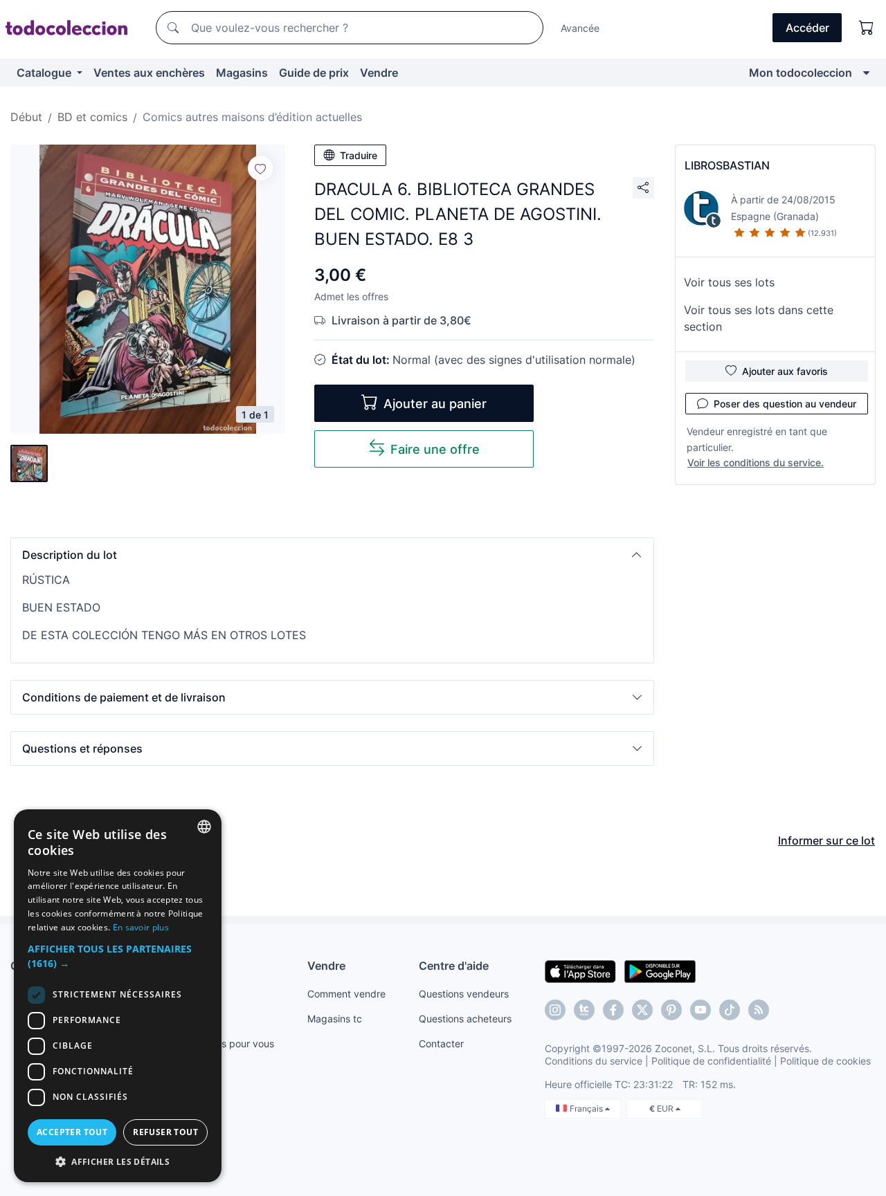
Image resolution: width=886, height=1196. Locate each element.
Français (587, 1108)
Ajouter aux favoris (785, 371)
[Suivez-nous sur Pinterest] (671, 1010)
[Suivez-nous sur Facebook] (613, 1010)
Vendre (379, 73)
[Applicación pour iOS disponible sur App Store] (580, 970)
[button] (332, 554)
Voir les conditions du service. (755, 462)
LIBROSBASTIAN (727, 165)
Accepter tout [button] (72, 1132)
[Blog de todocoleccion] (758, 1010)
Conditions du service (593, 1061)
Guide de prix (314, 73)
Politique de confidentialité (711, 1061)
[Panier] (866, 28)
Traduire (358, 155)
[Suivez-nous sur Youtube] (700, 1010)
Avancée (580, 28)
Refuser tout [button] (165, 1132)
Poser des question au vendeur (785, 404)
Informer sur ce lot (826, 840)
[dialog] (118, 995)
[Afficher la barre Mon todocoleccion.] (866, 72)
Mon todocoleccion (800, 73)
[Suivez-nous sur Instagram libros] (584, 1010)
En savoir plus (141, 927)
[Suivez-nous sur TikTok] (729, 1010)
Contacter (441, 1043)
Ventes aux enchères (149, 73)
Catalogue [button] (45, 73)
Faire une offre (435, 449)
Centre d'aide (454, 966)
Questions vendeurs (464, 994)
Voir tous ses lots (729, 282)
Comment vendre (346, 994)
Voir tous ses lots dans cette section (758, 318)
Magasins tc (334, 1018)
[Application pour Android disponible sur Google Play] (660, 970)
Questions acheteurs (465, 1018)
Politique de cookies (825, 1061)
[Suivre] (260, 168)
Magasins (242, 73)
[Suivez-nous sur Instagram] (555, 1010)
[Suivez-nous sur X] (642, 1010)
